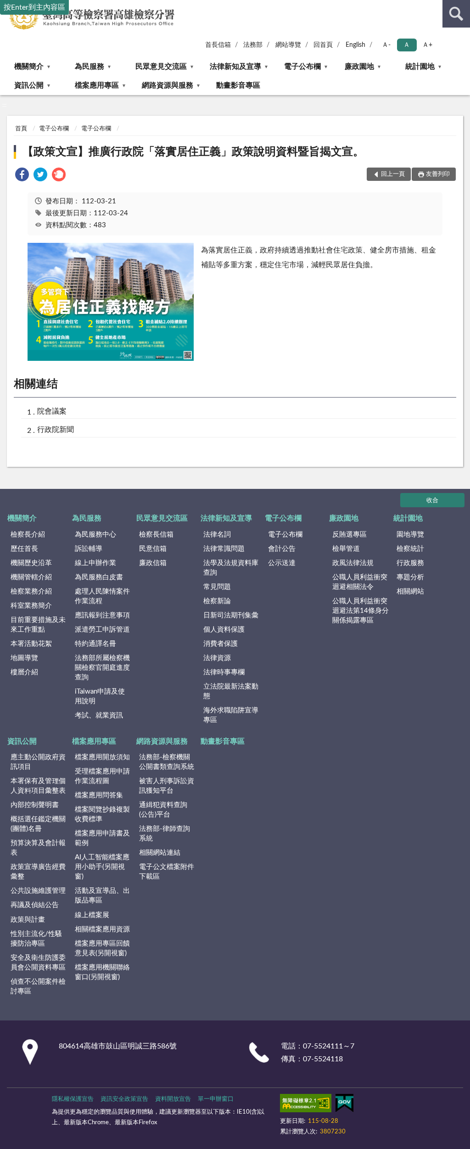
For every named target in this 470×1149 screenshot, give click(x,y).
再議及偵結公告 (35, 905)
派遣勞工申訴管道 (102, 629)
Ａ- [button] (386, 45)
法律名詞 (217, 534)
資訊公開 (29, 85)
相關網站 (410, 591)
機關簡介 (29, 66)
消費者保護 (220, 643)
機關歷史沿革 (31, 563)
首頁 (21, 129)
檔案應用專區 (97, 85)
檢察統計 (410, 548)
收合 (432, 501)
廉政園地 (359, 66)
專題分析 (410, 577)
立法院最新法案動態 (230, 691)
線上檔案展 (92, 915)
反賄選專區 (349, 534)
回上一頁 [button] (393, 174)
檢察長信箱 (156, 534)
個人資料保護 (224, 629)
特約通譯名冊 (95, 643)
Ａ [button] (406, 45)
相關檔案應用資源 (102, 929)
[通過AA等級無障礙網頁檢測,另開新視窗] (305, 1105)
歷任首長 (24, 548)
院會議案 (52, 411)
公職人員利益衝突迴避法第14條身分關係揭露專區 (360, 611)
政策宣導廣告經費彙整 (38, 871)
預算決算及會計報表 (38, 848)
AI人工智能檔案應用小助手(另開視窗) (102, 867)
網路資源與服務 (167, 85)
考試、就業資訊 (99, 715)
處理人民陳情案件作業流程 (102, 596)
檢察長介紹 (28, 534)
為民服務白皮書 (99, 577)
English (355, 45)
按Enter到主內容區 (34, 7)
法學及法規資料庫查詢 (230, 568)
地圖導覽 (24, 658)
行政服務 (410, 563)
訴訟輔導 (88, 548)
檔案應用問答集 (99, 795)
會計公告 (282, 548)
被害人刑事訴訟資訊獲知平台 (166, 786)
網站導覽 (288, 45)
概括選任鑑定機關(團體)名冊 (38, 824)
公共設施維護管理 (38, 890)
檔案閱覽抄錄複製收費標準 (102, 814)
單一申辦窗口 (216, 1099)
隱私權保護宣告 (73, 1099)
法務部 (253, 45)
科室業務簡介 (31, 605)
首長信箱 (218, 45)
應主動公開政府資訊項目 (38, 762)
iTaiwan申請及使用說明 (100, 696)
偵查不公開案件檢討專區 (38, 986)
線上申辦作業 (95, 563)
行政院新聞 (55, 429)
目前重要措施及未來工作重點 (38, 625)
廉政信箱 (153, 563)
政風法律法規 (353, 563)
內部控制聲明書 (35, 804)
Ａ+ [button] (427, 45)
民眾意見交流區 (161, 66)
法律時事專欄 (224, 672)
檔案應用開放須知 (102, 757)
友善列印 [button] (438, 174)
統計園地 (420, 66)
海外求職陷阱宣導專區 (230, 715)
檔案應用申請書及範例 (102, 838)
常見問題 (217, 586)
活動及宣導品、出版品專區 (102, 895)
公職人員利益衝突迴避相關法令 (359, 582)
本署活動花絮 (31, 643)
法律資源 (217, 658)
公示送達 (282, 563)
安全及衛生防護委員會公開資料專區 (38, 962)
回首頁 (323, 45)
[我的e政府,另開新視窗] (344, 1105)
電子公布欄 (302, 66)
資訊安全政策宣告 (124, 1099)
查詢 (456, 14)
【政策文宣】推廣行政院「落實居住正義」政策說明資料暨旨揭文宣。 (193, 151)
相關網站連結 (159, 852)
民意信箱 (153, 548)
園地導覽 (410, 534)
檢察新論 (217, 601)
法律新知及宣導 (235, 66)
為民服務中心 (95, 534)
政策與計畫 (28, 919)
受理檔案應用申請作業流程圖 (102, 776)
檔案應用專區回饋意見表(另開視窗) (102, 948)
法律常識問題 (224, 548)
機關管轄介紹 (31, 577)
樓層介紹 (24, 672)
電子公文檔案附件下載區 (166, 871)
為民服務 (89, 66)
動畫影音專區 (238, 85)
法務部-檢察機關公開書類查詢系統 (166, 762)
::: (4, 105)
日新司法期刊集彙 (230, 615)
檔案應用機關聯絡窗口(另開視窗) (102, 972)
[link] (22, 176)
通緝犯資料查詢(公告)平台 (163, 809)
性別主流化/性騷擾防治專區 (36, 938)
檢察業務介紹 (31, 591)
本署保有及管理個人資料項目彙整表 (38, 786)
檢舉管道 (346, 548)
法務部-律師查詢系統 (164, 833)
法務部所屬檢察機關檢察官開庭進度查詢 (102, 668)
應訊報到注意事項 (102, 615)
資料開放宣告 (173, 1099)
